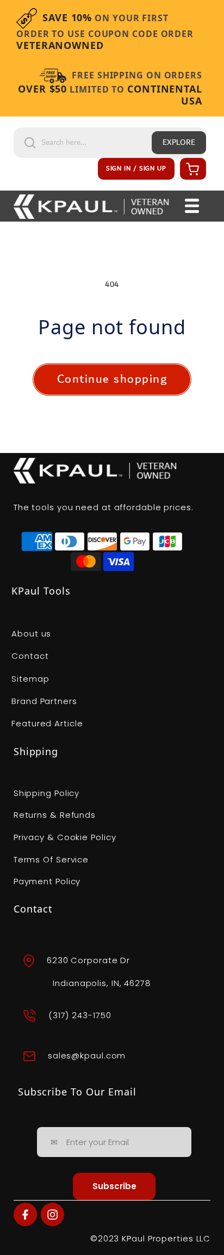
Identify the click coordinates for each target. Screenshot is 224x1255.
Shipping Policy (47, 793)
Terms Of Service (51, 859)
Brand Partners (44, 701)
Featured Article (47, 723)
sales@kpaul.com (87, 1055)
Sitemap (30, 678)
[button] (191, 168)
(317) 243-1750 (79, 1014)
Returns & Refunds (55, 815)
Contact (29, 656)
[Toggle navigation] (191, 205)
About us (31, 633)
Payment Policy (47, 881)
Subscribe (114, 1186)
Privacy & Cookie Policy (65, 837)
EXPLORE (179, 142)
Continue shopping (112, 379)
